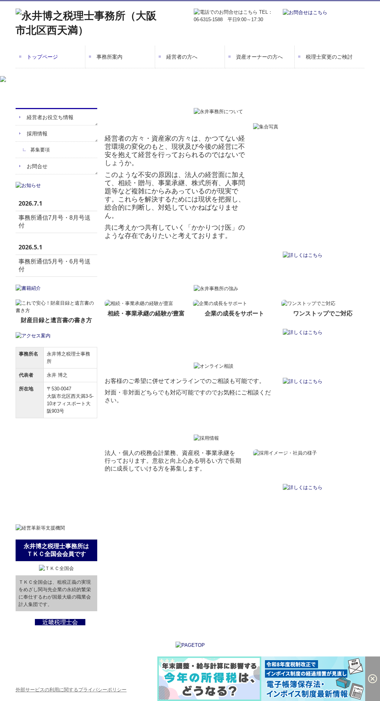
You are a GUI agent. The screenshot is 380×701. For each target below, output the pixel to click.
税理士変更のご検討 (329, 57)
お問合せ (37, 166)
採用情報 (37, 134)
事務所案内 (109, 57)
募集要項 (40, 150)
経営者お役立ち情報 (50, 117)
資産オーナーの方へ (259, 57)
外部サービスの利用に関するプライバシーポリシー (71, 689)
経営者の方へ (181, 57)
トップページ (42, 57)
